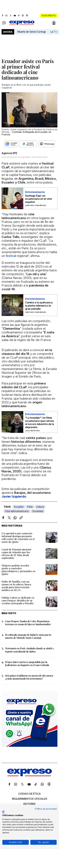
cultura (40, 506)
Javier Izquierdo (14, 496)
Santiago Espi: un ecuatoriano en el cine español (38, 199)
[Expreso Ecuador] (29, 775)
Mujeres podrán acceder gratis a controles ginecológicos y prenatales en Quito (18, 570)
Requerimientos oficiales (29, 798)
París (30, 506)
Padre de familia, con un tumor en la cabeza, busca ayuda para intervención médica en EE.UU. (16, 586)
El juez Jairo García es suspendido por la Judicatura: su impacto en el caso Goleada (27, 663)
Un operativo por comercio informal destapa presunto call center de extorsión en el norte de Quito (18, 537)
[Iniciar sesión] (54, 23)
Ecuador (19, 506)
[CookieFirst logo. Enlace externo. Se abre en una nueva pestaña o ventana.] (3, 812)
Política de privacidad (46, 809)
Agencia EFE (9, 153)
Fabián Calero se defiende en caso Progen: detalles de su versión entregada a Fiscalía (18, 600)
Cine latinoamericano (17, 511)
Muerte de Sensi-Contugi (31, 31)
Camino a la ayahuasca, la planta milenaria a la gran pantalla (39, 305)
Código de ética (29, 793)
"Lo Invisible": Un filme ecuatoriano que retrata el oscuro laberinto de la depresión (39, 422)
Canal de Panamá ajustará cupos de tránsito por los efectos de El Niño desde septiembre (16, 553)
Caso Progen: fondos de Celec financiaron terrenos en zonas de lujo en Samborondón (28, 623)
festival (11, 256)
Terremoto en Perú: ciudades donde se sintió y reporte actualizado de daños (29, 650)
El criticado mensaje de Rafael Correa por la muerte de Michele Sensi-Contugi (28, 636)
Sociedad (37, 511)
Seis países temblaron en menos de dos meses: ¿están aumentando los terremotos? (29, 677)
